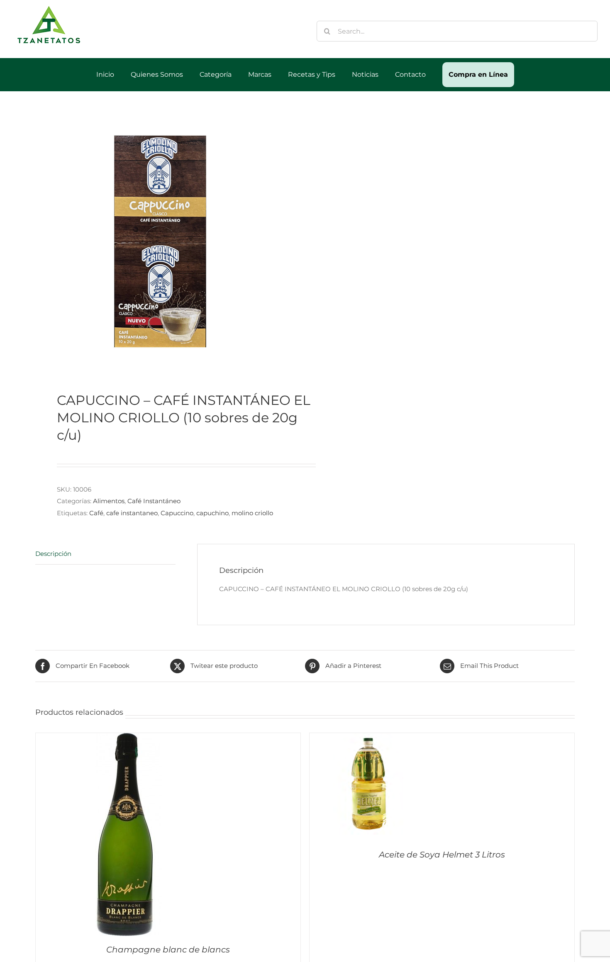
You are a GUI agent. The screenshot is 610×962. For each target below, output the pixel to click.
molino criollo (252, 513)
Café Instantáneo (154, 501)
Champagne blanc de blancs (168, 950)
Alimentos (108, 501)
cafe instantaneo (132, 513)
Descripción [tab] (53, 554)
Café (96, 513)
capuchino (212, 513)
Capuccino (177, 513)
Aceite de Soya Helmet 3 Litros (442, 855)
